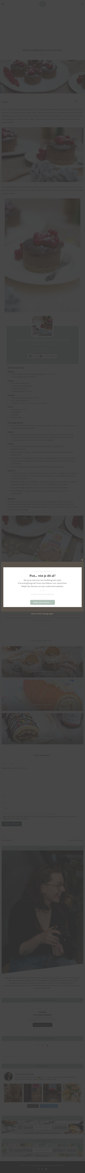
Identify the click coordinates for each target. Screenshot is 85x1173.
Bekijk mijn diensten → (42, 602)
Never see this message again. (42, 614)
